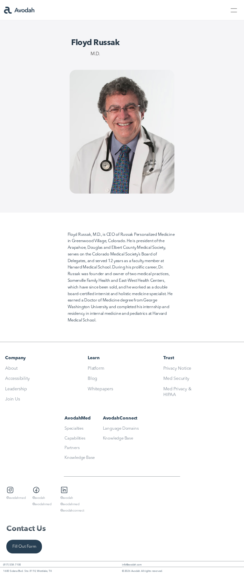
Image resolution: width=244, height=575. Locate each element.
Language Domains (121, 428)
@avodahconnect (72, 510)
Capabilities (74, 438)
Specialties (74, 428)
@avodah (38, 497)
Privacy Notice (177, 368)
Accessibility (17, 378)
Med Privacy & (178, 389)
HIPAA (169, 395)
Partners (71, 448)
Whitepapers (100, 389)
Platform (96, 368)
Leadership (16, 389)
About (11, 368)
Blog (92, 378)
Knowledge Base (79, 458)
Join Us (12, 399)
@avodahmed (16, 497)
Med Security (176, 378)
